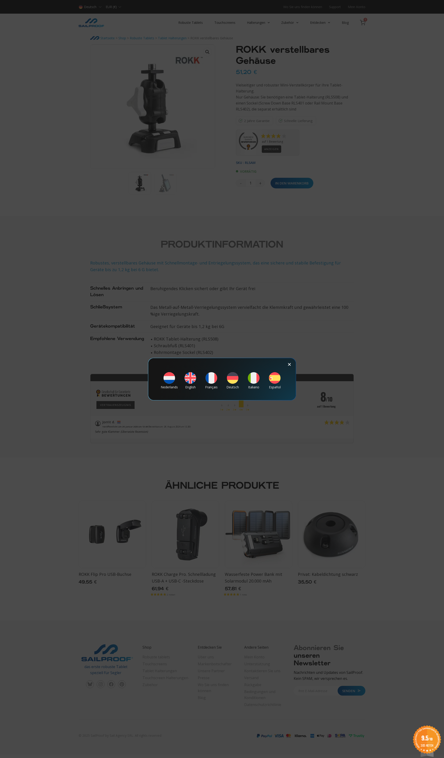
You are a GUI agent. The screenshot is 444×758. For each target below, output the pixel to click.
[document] (222, 379)
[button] (289, 364)
